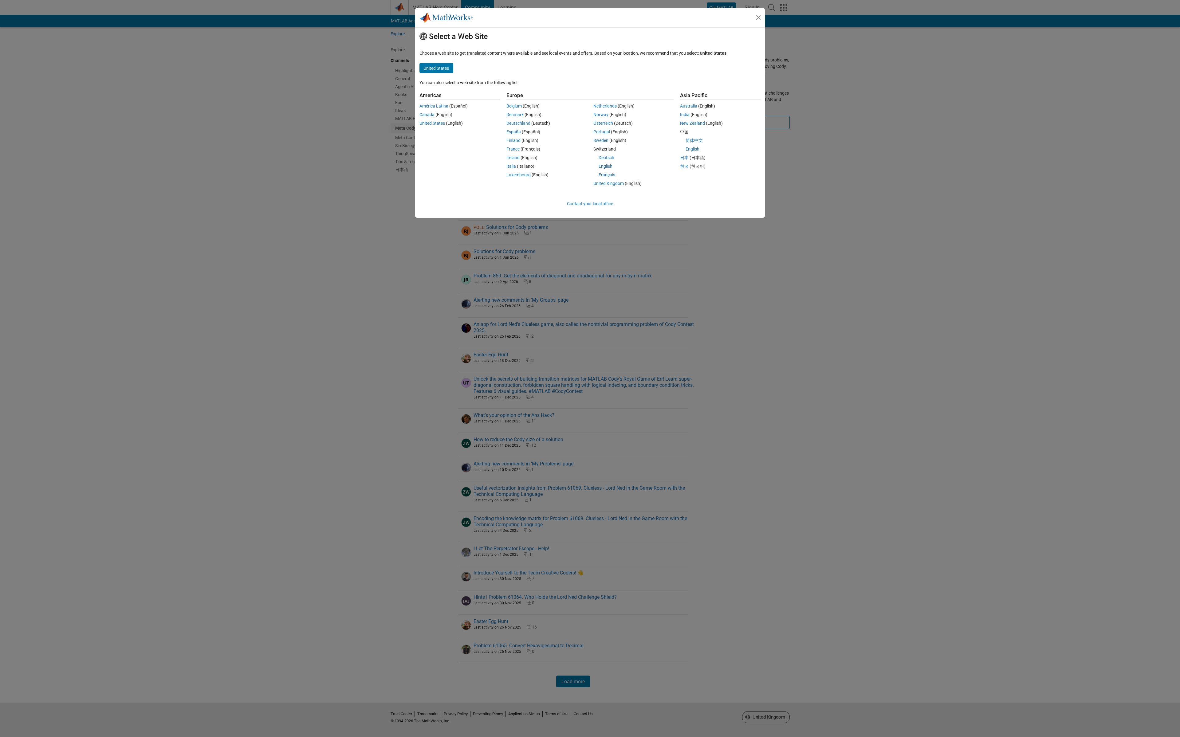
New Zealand (692, 123)
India (685, 114)
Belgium (514, 106)
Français (607, 174)
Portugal (601, 131)
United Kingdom (608, 183)
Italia (511, 166)
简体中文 (694, 140)
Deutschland (518, 123)
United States (432, 123)
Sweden (600, 140)
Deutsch (606, 157)
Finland (513, 140)
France (513, 149)
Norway (600, 114)
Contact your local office (590, 203)
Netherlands (605, 106)
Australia (688, 106)
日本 (684, 157)
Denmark (515, 114)
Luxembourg (518, 174)
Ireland (513, 157)
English (605, 166)
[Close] (758, 17)
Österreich (603, 123)
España (513, 131)
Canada (427, 114)
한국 (684, 166)
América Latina (433, 106)
